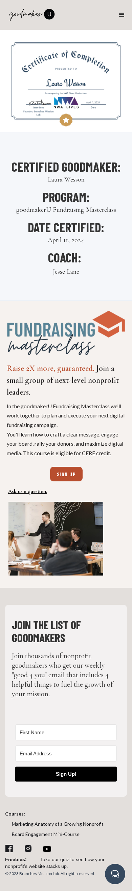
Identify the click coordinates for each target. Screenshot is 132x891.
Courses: (15, 814)
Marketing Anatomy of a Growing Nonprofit (58, 824)
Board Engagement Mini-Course (46, 834)
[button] (122, 15)
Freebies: (16, 859)
